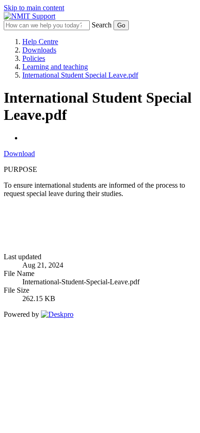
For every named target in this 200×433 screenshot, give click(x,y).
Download (19, 153)
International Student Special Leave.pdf (80, 75)
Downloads (39, 50)
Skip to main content (34, 8)
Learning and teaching (55, 67)
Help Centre (40, 42)
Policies (33, 58)
